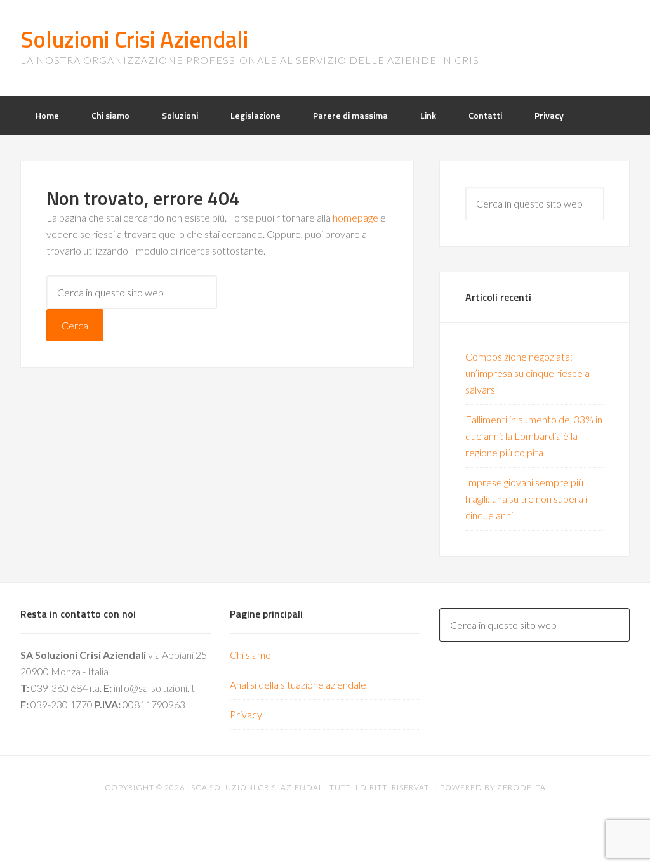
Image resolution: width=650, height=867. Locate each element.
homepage (355, 217)
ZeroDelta (521, 787)
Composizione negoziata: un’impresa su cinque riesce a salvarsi (527, 372)
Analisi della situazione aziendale (298, 684)
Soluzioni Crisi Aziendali (134, 39)
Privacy (246, 714)
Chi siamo (250, 655)
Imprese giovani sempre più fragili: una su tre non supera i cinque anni (526, 498)
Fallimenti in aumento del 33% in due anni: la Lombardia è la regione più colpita (533, 435)
